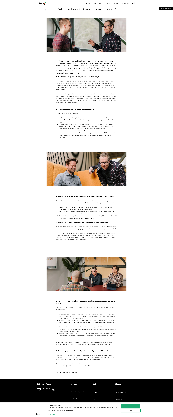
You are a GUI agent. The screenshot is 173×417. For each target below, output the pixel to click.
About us (109, 3)
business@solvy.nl (166, 8)
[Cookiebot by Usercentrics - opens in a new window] (39, 414)
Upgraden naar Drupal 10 (121, 392)
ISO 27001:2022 (119, 389)
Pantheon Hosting (119, 399)
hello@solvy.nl (75, 398)
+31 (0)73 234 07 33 (77, 395)
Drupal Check (125, 3)
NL (133, 3)
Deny (131, 410)
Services (88, 3)
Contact (116, 3)
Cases (94, 3)
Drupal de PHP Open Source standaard (124, 396)
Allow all (131, 406)
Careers (95, 392)
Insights (101, 3)
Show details (52, 414)
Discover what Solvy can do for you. (66, 372)
